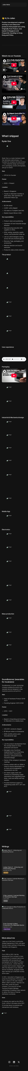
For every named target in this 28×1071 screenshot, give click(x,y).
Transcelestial (12, 986)
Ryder (4, 1003)
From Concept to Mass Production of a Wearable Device (13, 907)
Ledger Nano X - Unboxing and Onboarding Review (11, 851)
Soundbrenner (8, 964)
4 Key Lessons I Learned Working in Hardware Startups (12, 879)
